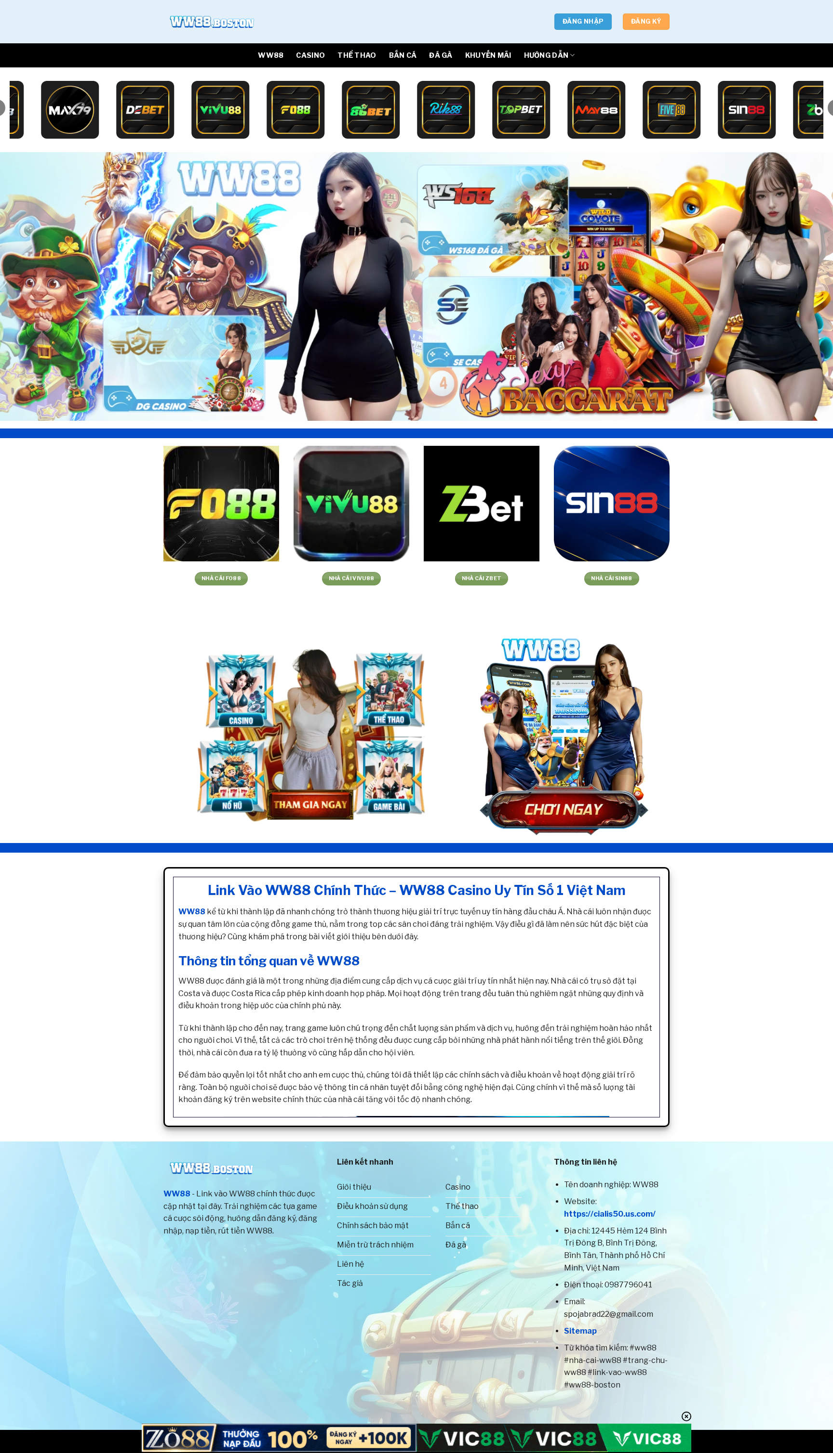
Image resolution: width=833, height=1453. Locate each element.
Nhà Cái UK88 (556, 578)
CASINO (310, 55)
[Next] (804, 286)
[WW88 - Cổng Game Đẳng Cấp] (211, 22)
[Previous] (29, 286)
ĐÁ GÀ (440, 55)
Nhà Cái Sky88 (686, 578)
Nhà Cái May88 (425, 578)
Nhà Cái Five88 (35, 578)
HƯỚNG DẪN (546, 55)
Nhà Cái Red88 (165, 578)
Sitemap (580, 1331)
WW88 (270, 55)
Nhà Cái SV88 (295, 578)
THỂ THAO (356, 55)
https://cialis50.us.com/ (610, 1214)
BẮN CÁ (403, 55)
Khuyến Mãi (488, 55)
